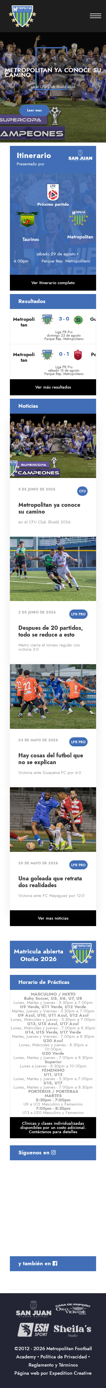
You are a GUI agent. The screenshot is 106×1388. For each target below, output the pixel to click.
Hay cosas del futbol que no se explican (50, 758)
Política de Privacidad (63, 1356)
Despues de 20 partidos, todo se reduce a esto (50, 631)
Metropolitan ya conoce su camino (49, 508)
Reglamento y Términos (53, 1364)
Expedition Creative (70, 1373)
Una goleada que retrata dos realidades (50, 881)
